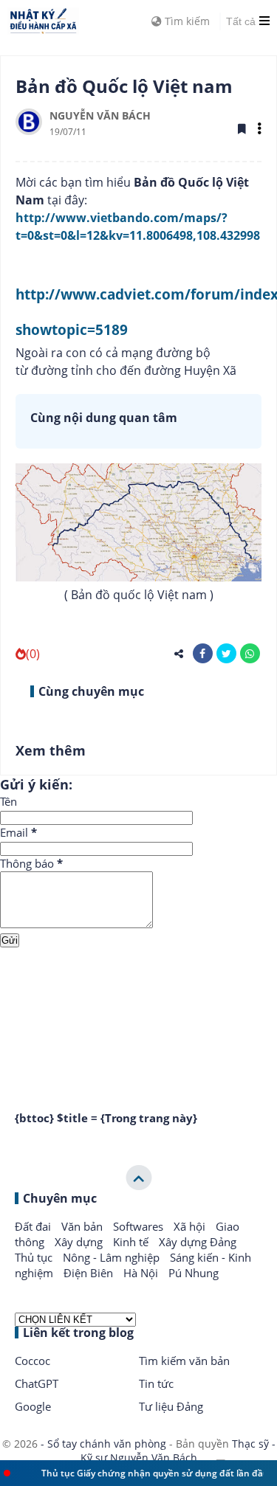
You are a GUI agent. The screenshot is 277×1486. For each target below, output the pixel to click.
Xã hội (191, 1226)
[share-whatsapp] (250, 653)
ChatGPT (36, 1383)
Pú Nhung (193, 1272)
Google (33, 1406)
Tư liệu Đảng (171, 1406)
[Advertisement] (138, 1010)
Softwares (139, 1226)
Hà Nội (142, 1272)
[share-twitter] (226, 653)
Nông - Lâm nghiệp (113, 1257)
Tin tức (156, 1383)
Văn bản (83, 1226)
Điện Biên (90, 1272)
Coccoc (32, 1360)
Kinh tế (132, 1241)
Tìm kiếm (186, 21)
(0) (33, 654)
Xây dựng (80, 1241)
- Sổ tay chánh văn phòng (103, 1444)
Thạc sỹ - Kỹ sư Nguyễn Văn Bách (178, 1451)
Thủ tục (35, 1257)
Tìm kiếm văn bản (184, 1360)
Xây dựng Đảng (197, 1241)
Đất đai (34, 1226)
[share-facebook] (203, 653)
